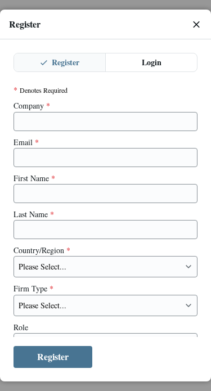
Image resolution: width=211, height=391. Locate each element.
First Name (34, 178)
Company (32, 105)
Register (64, 62)
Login (151, 62)
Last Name (34, 214)
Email (26, 142)
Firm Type (33, 288)
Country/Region (42, 250)
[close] (196, 24)
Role (21, 327)
